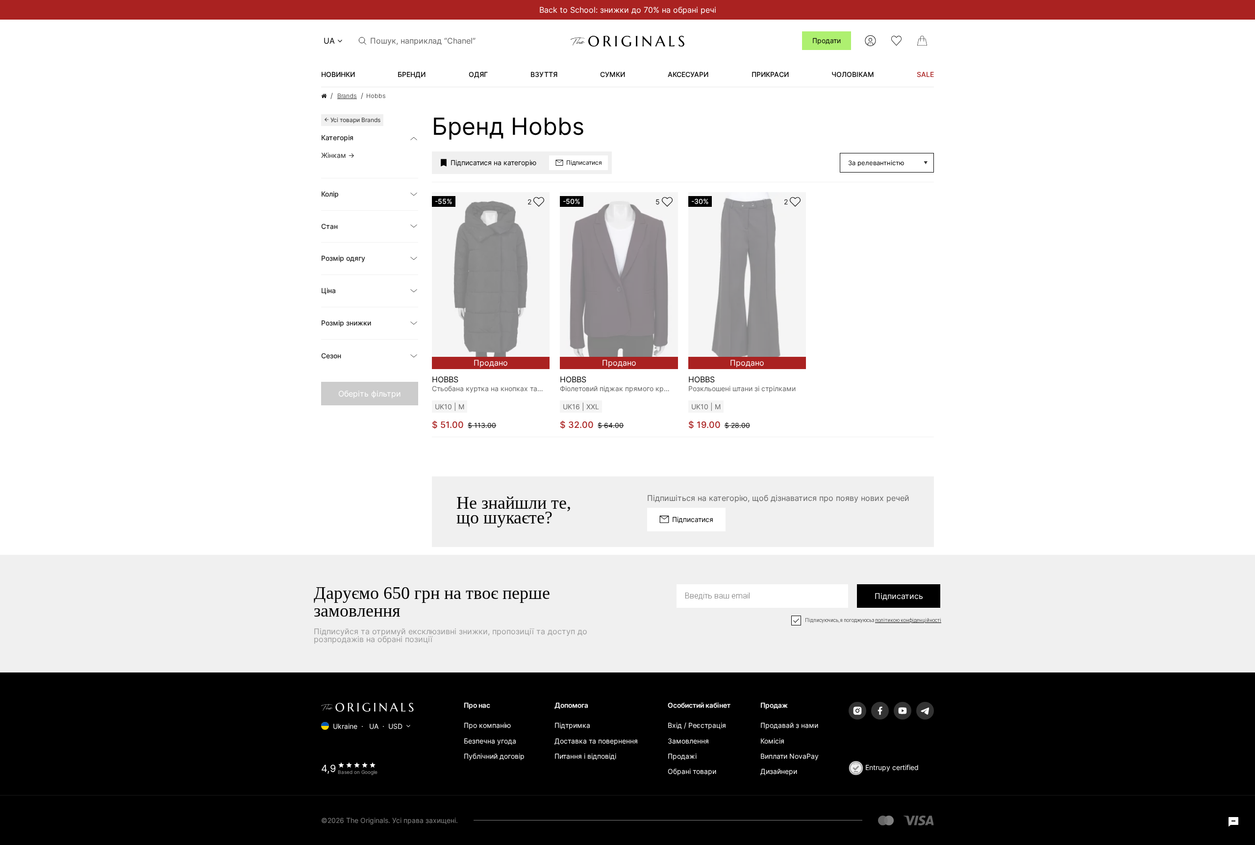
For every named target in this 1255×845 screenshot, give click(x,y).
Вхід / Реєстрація (697, 725)
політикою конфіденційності (908, 620)
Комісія (772, 741)
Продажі (682, 756)
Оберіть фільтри (369, 393)
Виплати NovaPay (789, 756)
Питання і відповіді (585, 756)
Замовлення (688, 741)
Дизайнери (778, 771)
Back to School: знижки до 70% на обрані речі (627, 10)
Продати (826, 40)
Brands (347, 95)
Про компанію (487, 725)
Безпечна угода (490, 741)
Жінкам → (337, 155)
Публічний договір (494, 756)
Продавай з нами (789, 725)
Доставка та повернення (596, 741)
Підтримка (572, 725)
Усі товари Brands (355, 120)
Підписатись (899, 596)
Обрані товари (692, 771)
